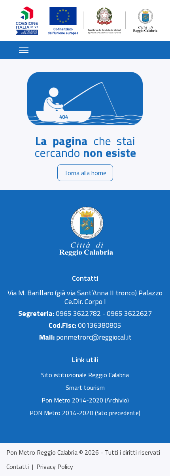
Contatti (17, 466)
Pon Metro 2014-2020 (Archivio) (85, 400)
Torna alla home (85, 173)
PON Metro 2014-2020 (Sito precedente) (85, 412)
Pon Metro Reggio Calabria (41, 452)
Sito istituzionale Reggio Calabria (85, 375)
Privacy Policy (54, 466)
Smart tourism (85, 387)
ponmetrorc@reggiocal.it (93, 337)
